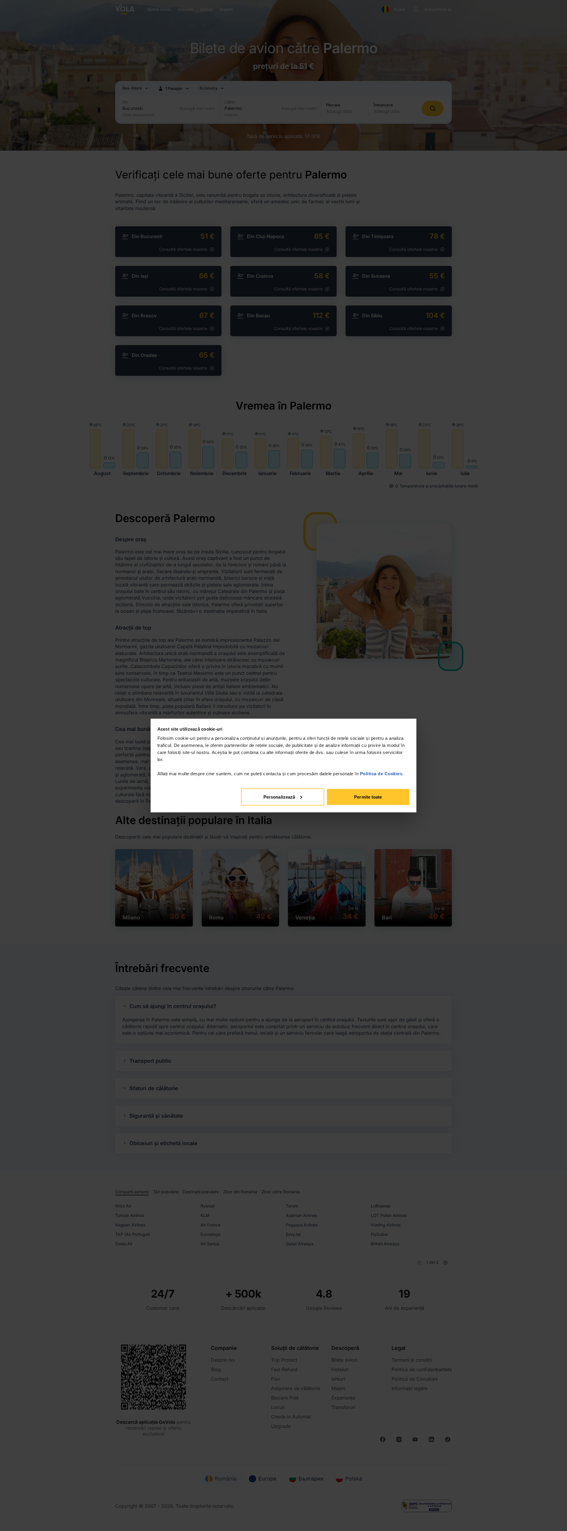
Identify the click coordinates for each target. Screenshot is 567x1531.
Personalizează (279, 796)
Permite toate (368, 796)
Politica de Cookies (381, 773)
